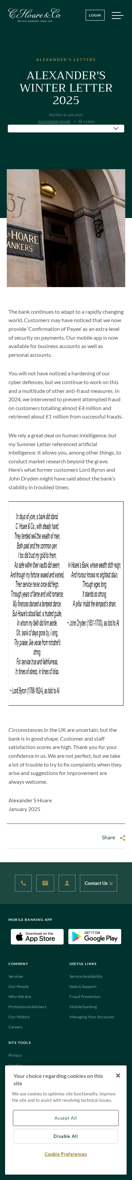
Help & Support (82, 986)
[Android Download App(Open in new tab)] (94, 936)
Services (15, 976)
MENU (117, 16)
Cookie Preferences (66, 1154)
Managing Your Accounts (91, 1016)
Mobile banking (83, 1006)
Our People (18, 986)
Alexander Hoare (54, 122)
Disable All (65, 1136)
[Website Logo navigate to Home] (34, 15)
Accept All (65, 1118)
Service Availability (86, 976)
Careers (15, 1026)
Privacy (15, 1055)
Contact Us (97, 883)
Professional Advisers (27, 1006)
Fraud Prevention (85, 996)
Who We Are (19, 996)
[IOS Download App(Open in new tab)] (37, 936)
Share (108, 837)
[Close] (118, 1075)
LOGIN (95, 15)
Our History (19, 1016)
